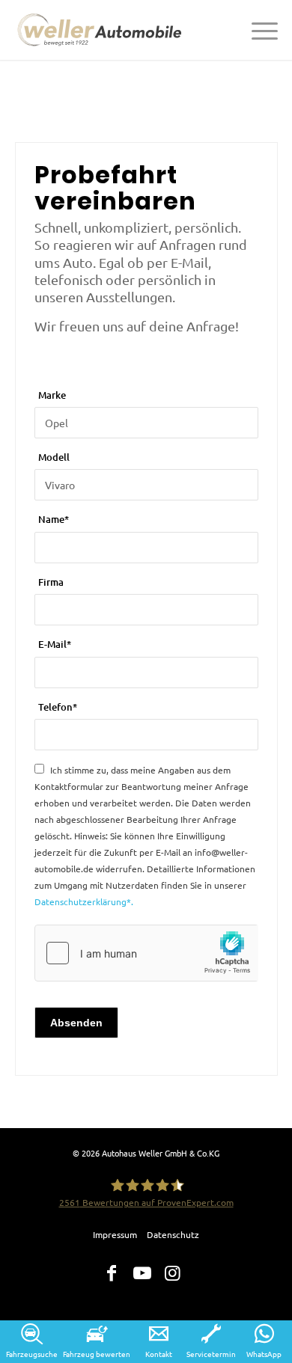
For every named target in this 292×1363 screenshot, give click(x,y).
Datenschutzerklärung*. (83, 901)
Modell (54, 457)
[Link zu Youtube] (142, 1272)
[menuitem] (257, 30)
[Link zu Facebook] (111, 1272)
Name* (53, 519)
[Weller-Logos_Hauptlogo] (102, 30)
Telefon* (57, 707)
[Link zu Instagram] (173, 1272)
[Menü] (257, 30)
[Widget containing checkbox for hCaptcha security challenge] (146, 953)
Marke (52, 395)
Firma (51, 582)
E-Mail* (54, 644)
